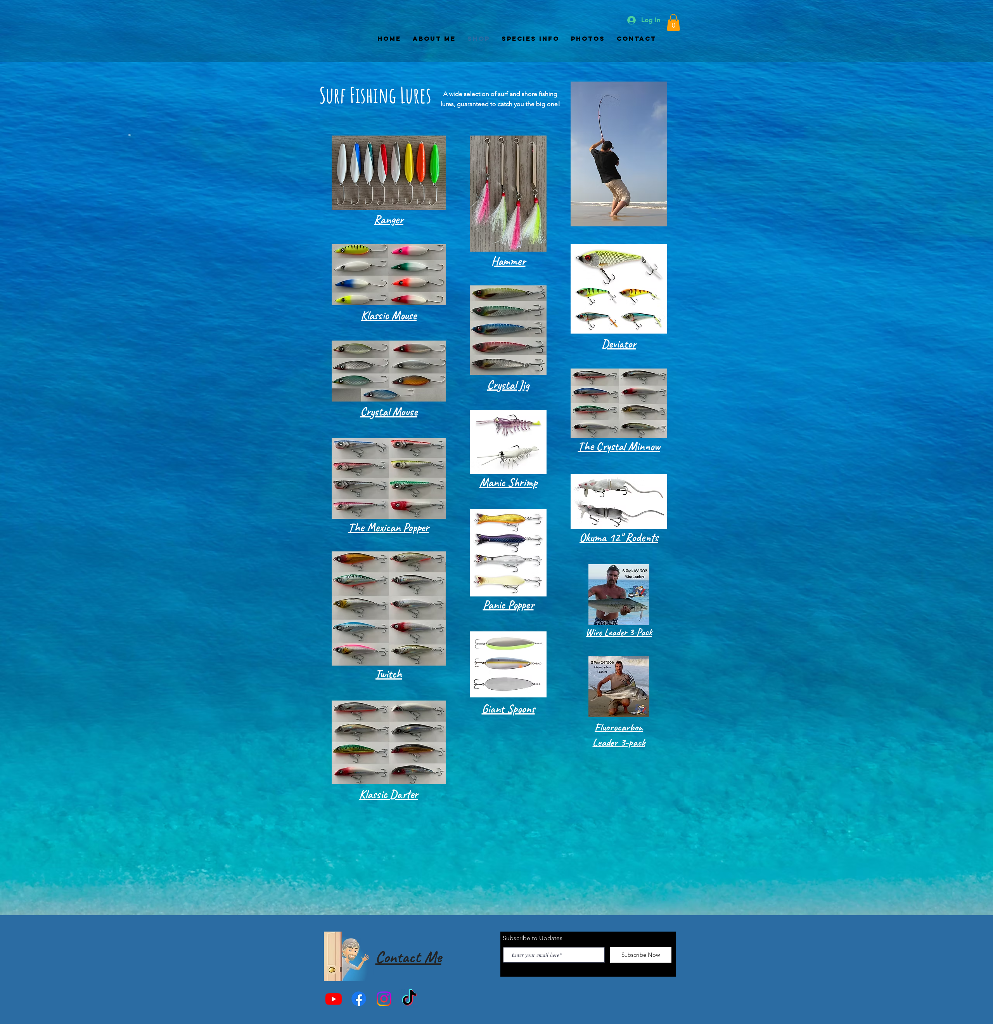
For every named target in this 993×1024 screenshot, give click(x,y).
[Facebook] (358, 998)
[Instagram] (384, 998)
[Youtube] (333, 998)
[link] (673, 22)
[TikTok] (409, 998)
